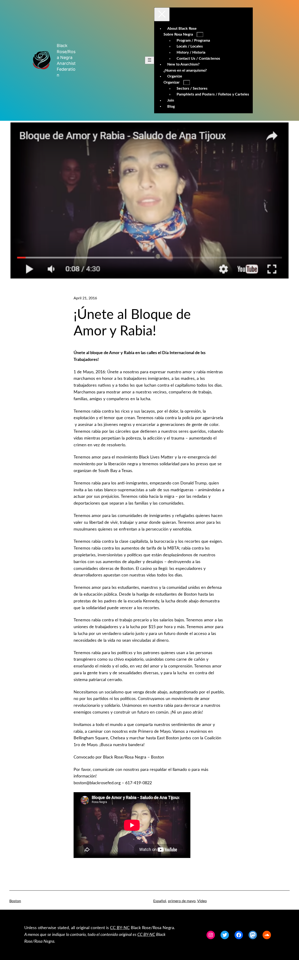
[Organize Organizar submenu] (186, 82)
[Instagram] (210, 935)
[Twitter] (225, 935)
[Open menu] (149, 60)
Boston (15, 901)
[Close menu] (162, 14)
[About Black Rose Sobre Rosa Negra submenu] (200, 34)
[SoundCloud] (267, 935)
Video (202, 901)
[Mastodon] (253, 935)
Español (159, 901)
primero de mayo (182, 901)
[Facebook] (239, 935)
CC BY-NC (120, 928)
